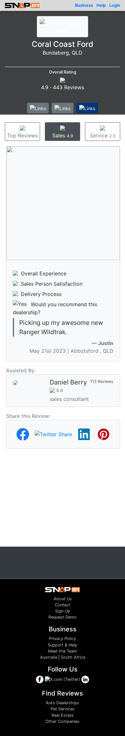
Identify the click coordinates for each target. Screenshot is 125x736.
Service (103, 135)
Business (84, 5)
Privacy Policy (62, 638)
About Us (63, 598)
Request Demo (62, 617)
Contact (62, 604)
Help (101, 5)
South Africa (73, 657)
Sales (62, 135)
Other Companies (62, 721)
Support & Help (62, 645)
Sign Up (62, 611)
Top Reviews (22, 135)
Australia (48, 657)
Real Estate (62, 715)
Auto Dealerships (62, 702)
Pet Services (63, 708)
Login (114, 5)
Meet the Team (62, 651)
